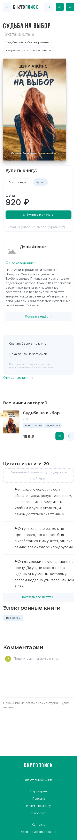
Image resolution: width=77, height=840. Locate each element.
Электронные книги (38, 780)
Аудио (40, 182)
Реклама (38, 798)
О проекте (38, 813)
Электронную (18, 182)
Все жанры (13, 617)
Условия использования (38, 832)
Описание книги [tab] (18, 378)
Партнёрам (38, 791)
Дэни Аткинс (33, 247)
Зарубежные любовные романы (27, 42)
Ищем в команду (38, 806)
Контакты (39, 824)
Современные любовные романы (28, 50)
